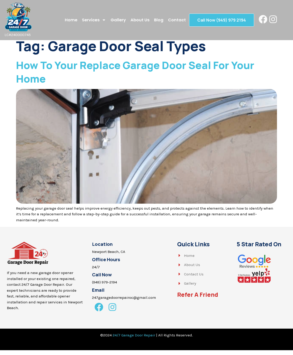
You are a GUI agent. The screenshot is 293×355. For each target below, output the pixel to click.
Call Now (102, 275)
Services (91, 20)
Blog (158, 20)
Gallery (118, 20)
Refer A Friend (197, 295)
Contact (177, 20)
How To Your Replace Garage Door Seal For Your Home (135, 72)
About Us (139, 20)
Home (71, 20)
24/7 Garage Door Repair (134, 335)
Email (98, 290)
